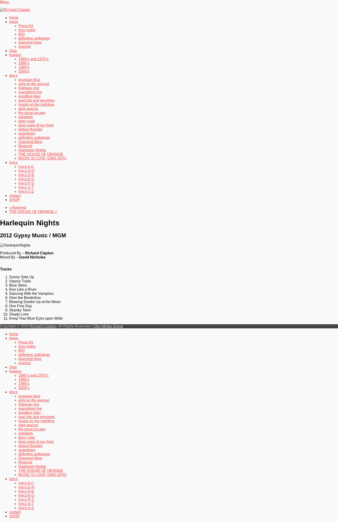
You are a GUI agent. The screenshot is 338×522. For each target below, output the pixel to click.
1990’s (23, 67)
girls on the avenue (33, 84)
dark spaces (28, 109)
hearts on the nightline (36, 104)
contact (15, 196)
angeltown (26, 133)
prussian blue (29, 80)
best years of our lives (36, 125)
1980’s (23, 63)
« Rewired (17, 207)
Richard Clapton (43, 326)
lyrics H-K (26, 175)
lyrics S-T (26, 187)
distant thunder (30, 129)
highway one (28, 88)
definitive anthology (34, 38)
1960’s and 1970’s (33, 59)
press (13, 22)
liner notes (26, 30)
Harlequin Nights (32, 150)
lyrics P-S (26, 183)
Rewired (25, 146)
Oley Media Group (108, 326)
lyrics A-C (26, 167)
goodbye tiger (29, 96)
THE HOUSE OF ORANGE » (33, 212)
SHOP (14, 200)
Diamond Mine (30, 142)
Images (15, 55)
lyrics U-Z (26, 191)
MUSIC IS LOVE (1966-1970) (42, 158)
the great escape (32, 113)
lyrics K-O (26, 179)
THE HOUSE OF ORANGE (40, 154)
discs (13, 75)
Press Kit (25, 26)
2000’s (23, 71)
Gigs (13, 51)
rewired (24, 47)
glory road (26, 121)
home (13, 18)
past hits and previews (36, 100)
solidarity (25, 117)
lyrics (13, 162)
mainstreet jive (30, 92)
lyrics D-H (26, 171)
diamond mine (30, 42)
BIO (21, 34)
